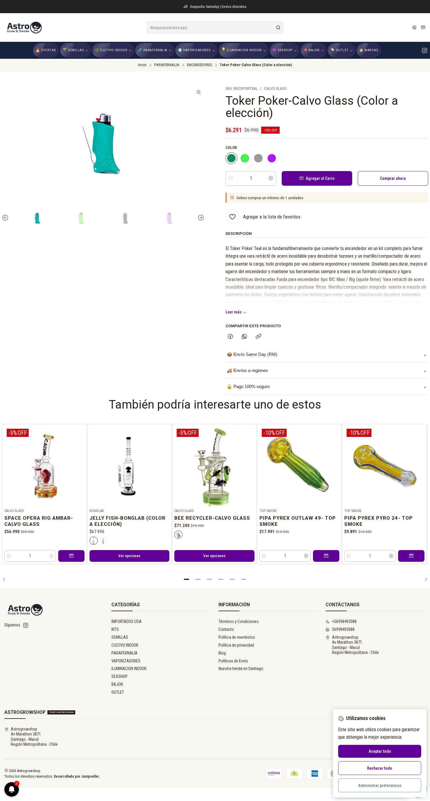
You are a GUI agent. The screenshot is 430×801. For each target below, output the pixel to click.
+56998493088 (344, 621)
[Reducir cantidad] (231, 178)
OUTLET (117, 692)
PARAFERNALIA (166, 65)
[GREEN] (245, 158)
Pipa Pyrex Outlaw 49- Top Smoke (297, 521)
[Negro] (94, 541)
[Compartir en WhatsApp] (244, 337)
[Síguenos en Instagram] (425, 50)
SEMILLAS (119, 637)
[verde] (103, 541)
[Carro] (423, 27)
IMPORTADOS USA (126, 621)
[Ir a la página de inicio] (24, 27)
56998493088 (343, 629)
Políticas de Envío (233, 661)
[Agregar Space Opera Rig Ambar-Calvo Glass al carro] (71, 556)
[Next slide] (200, 218)
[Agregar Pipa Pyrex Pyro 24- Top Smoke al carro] (411, 556)
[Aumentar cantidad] (271, 178)
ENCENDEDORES (199, 65)
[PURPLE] (272, 158)
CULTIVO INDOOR (124, 645)
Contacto (226, 629)
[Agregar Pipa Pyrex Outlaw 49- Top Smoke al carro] (326, 556)
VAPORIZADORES (125, 661)
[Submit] (278, 27)
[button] (186, 579)
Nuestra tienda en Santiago (241, 668)
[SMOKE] (258, 158)
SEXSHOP (119, 676)
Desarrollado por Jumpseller (76, 776)
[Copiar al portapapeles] (258, 337)
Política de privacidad (236, 645)
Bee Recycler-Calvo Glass (212, 518)
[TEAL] (231, 158)
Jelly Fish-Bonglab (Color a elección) (128, 521)
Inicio (142, 65)
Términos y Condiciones (239, 621)
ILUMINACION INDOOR (129, 668)
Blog (222, 653)
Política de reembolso (237, 637)
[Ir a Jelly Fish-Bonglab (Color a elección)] (130, 466)
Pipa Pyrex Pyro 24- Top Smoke (378, 521)
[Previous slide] (6, 218)
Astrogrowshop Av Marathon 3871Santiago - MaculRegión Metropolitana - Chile (355, 645)
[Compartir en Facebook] (230, 337)
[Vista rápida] (80, 465)
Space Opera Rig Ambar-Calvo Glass (38, 521)
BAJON (117, 684)
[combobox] (215, 27)
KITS (115, 629)
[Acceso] (414, 27)
